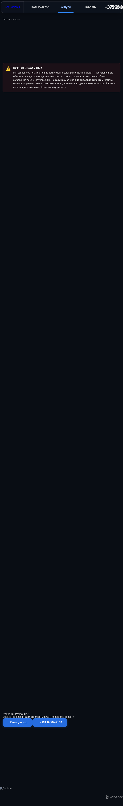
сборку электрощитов (98, 653)
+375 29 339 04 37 (104, 698)
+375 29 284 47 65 (93, 798)
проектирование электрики (49, 649)
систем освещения (79, 661)
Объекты (90, 7)
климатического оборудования (25, 661)
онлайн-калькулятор (51, 698)
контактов (43, 679)
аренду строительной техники (67, 653)
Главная (6, 19)
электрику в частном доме (35, 653)
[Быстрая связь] (0, 805)
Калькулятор (40, 7)
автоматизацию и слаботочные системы (63, 657)
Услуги (65, 7)
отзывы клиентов (87, 675)
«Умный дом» (32, 657)
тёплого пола (59, 661)
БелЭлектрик (12, 7)
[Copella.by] (114, 797)
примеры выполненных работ (60, 675)
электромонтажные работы (80, 649)
